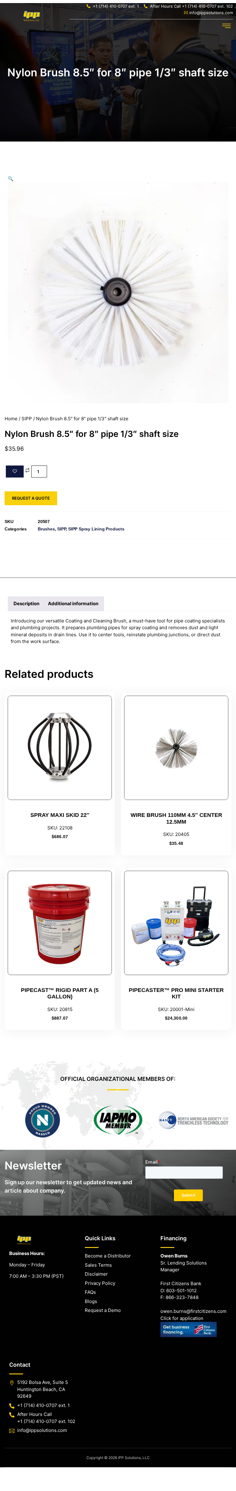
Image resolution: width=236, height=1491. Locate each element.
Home (11, 419)
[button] (226, 25)
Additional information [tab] (73, 603)
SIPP (27, 419)
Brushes (46, 528)
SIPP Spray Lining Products (96, 528)
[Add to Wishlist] (15, 472)
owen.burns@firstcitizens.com (193, 1311)
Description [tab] (26, 603)
